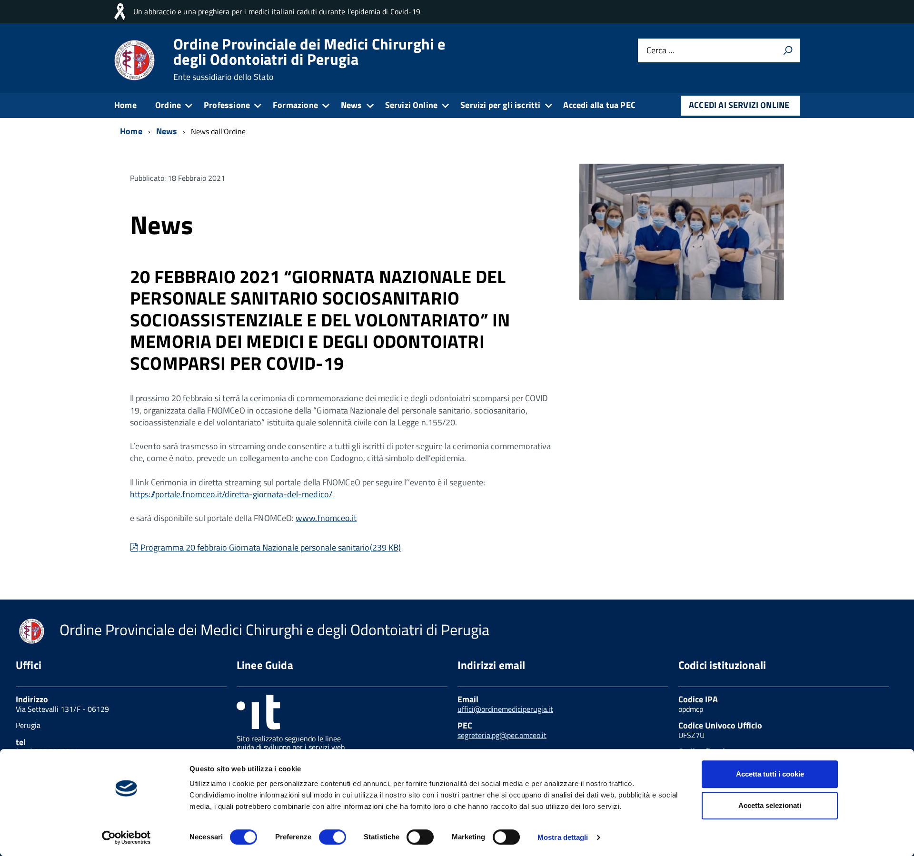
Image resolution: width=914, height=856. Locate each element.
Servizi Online (411, 104)
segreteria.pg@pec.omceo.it (501, 735)
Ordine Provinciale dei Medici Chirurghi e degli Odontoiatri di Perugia (309, 59)
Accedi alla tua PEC (599, 104)
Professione (227, 104)
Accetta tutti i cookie (770, 774)
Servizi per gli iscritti (500, 104)
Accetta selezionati (769, 805)
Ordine (168, 104)
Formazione (295, 104)
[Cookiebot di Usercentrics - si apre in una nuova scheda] (126, 837)
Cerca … (660, 51)
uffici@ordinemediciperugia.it (505, 709)
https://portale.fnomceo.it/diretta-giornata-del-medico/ (231, 494)
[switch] (332, 837)
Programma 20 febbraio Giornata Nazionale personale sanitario (270, 547)
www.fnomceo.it (326, 518)
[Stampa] (788, 50)
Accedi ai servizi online (739, 104)
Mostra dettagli (562, 837)
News (351, 104)
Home (125, 104)
